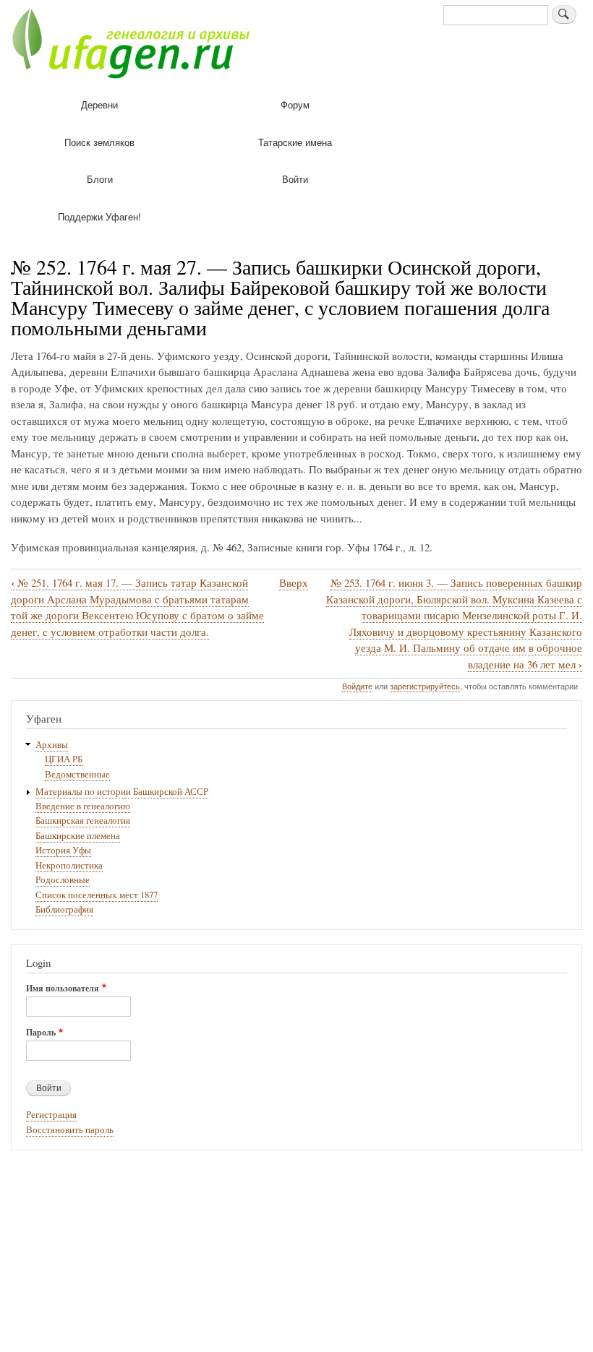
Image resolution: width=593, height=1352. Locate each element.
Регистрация (51, 1114)
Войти (295, 179)
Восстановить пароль (70, 1130)
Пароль (41, 1032)
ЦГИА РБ (63, 759)
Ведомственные (77, 774)
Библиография (64, 909)
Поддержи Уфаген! (99, 216)
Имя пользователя (62, 988)
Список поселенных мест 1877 (96, 895)
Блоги (100, 179)
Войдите (357, 686)
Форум (295, 104)
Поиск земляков (99, 142)
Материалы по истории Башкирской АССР (121, 791)
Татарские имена (295, 142)
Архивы (51, 745)
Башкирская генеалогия (82, 820)
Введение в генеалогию (82, 806)
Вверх (293, 582)
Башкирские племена (77, 836)
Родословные (62, 880)
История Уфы (63, 850)
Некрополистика (69, 865)
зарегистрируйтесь (425, 686)
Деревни (99, 104)
